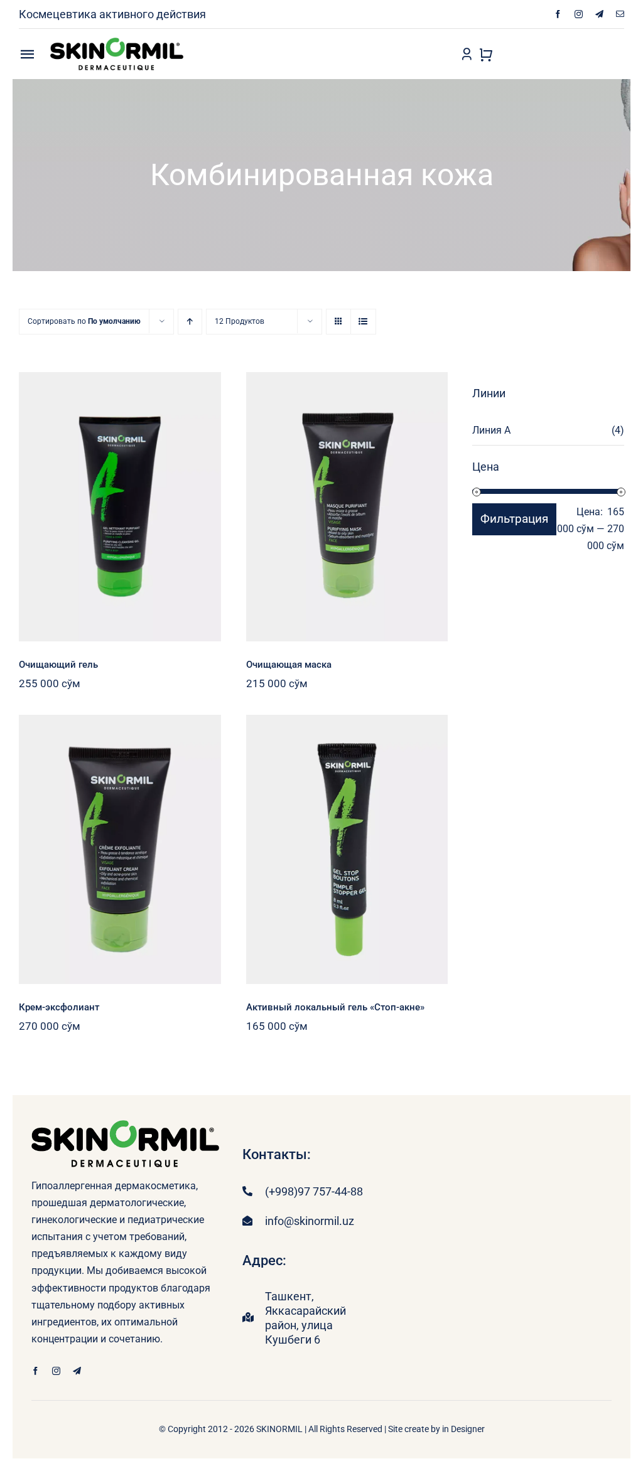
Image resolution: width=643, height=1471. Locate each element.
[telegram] (599, 14)
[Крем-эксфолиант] (120, 849)
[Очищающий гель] (120, 506)
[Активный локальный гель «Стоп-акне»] (347, 849)
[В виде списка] (363, 321)
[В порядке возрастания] (190, 321)
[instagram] (579, 14)
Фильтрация (514, 518)
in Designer (463, 1429)
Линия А (491, 430)
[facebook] (558, 14)
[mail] (620, 14)
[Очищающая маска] (347, 506)
